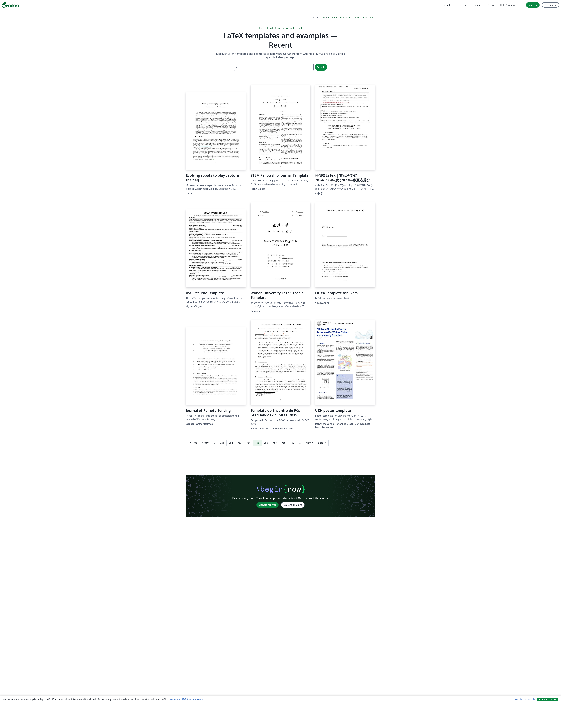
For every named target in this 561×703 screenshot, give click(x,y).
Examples (345, 17)
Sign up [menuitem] (533, 5)
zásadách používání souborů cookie (186, 699)
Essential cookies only (524, 699)
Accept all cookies (547, 699)
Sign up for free (267, 504)
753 (240, 442)
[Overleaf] (11, 5)
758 (283, 442)
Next (309, 442)
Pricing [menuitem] (491, 5)
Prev (205, 442)
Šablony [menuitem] (478, 5)
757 (275, 442)
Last (322, 442)
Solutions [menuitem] (462, 5)
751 (222, 442)
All (323, 17)
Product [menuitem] (445, 5)
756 (266, 442)
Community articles (364, 17)
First (192, 442)
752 (231, 442)
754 (248, 442)
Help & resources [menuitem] (509, 5)
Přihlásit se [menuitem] (550, 5)
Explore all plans (292, 504)
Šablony (332, 17)
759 (292, 442)
